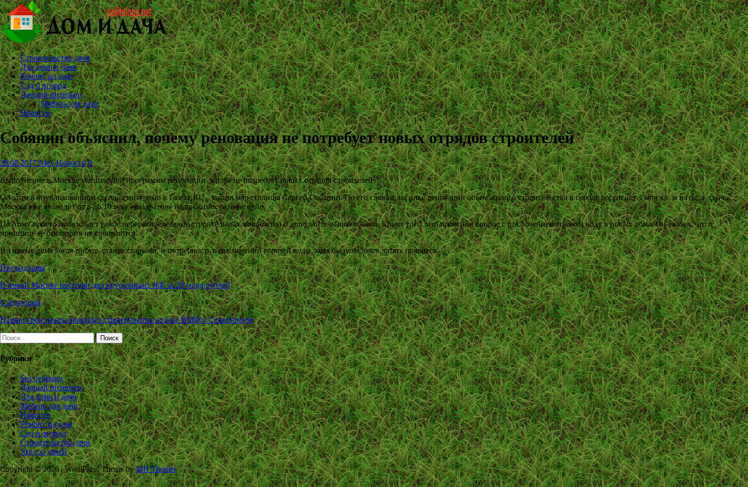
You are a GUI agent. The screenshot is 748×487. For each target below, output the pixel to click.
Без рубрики (41, 378)
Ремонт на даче (46, 76)
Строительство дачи (55, 57)
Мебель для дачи (69, 103)
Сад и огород (43, 85)
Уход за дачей (43, 451)
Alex (46, 162)
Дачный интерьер (50, 94)
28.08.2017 (18, 162)
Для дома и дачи (48, 67)
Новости (35, 113)
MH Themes (156, 469)
